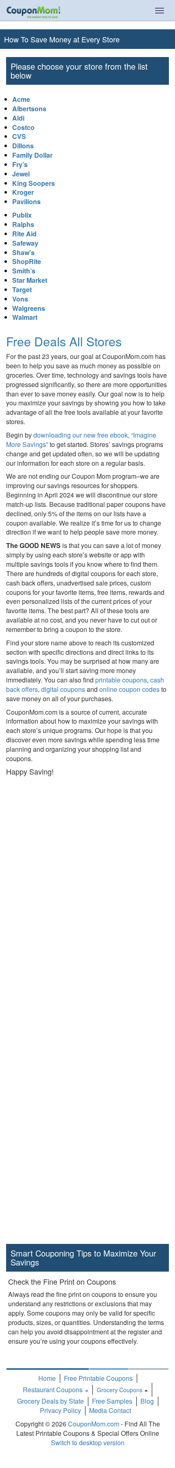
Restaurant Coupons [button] (53, 1389)
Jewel (21, 173)
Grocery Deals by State (50, 1401)
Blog (147, 1401)
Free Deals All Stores (64, 341)
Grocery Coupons (119, 1390)
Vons (20, 299)
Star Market (29, 280)
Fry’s (20, 164)
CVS (19, 136)
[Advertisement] (87, 906)
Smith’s (23, 270)
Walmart (24, 317)
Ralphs (23, 224)
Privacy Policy (60, 1410)
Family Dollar (32, 155)
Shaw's (23, 252)
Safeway (25, 243)
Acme (21, 99)
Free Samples (112, 1401)
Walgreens (28, 308)
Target (22, 289)
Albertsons (29, 108)
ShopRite (26, 261)
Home (47, 1378)
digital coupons (63, 689)
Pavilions (26, 201)
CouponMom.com (93, 1423)
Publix (22, 215)
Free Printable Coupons (98, 1378)
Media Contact (110, 1410)
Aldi (18, 118)
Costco (23, 127)
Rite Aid (24, 233)
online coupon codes (129, 689)
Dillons (23, 145)
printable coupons (121, 679)
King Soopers (33, 183)
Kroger (23, 192)
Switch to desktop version (88, 1442)
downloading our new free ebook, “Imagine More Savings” (81, 439)
